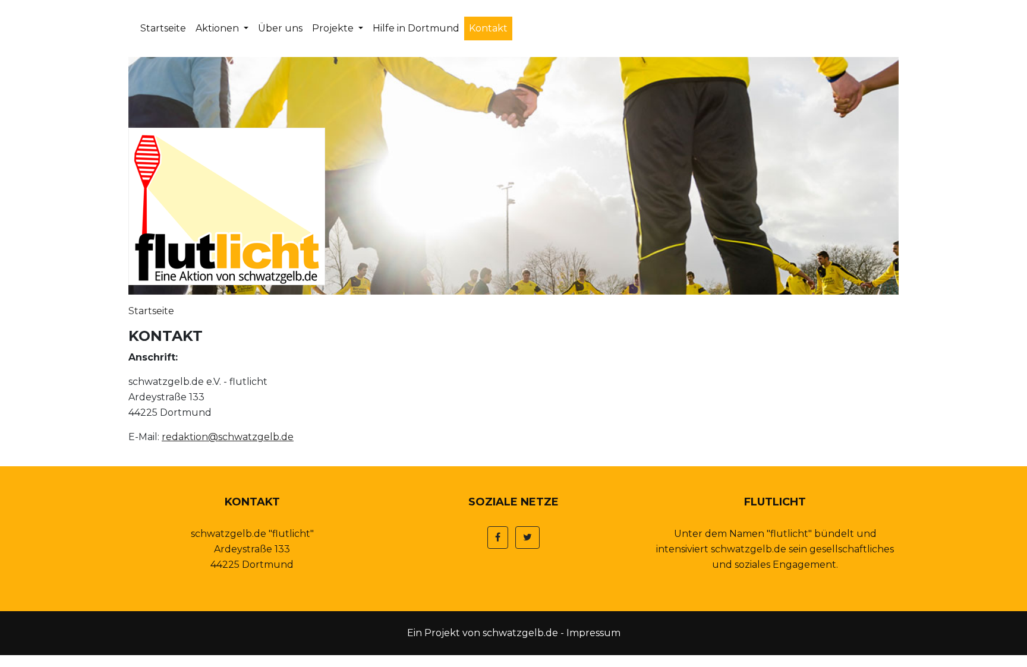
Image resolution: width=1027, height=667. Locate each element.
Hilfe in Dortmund (416, 28)
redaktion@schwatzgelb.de (228, 436)
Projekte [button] (334, 28)
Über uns (280, 28)
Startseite (163, 28)
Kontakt (488, 28)
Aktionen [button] (218, 28)
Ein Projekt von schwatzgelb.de (482, 632)
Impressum (593, 632)
